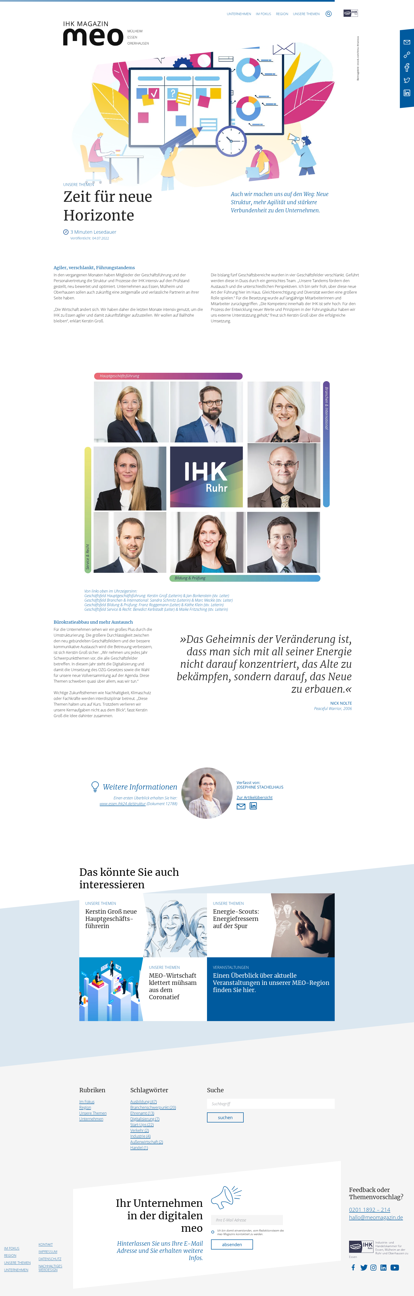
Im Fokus (263, 14)
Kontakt (46, 1244)
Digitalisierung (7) (144, 1119)
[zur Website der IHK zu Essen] (350, 14)
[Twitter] (407, 80)
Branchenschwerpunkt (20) (153, 1107)
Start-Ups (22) (142, 1124)
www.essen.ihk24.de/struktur (123, 803)
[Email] (407, 42)
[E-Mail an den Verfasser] (242, 807)
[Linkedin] (407, 93)
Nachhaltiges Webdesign (50, 1268)
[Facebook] (407, 67)
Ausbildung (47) (143, 1101)
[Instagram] (374, 1267)
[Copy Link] (407, 55)
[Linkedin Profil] (253, 807)
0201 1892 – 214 (369, 1209)
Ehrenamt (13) (142, 1113)
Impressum (48, 1251)
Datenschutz (50, 1258)
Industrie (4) (140, 1136)
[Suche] (328, 14)
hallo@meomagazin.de (376, 1217)
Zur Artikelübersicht (255, 797)
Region (282, 14)
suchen (225, 1117)
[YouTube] (393, 1267)
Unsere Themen (306, 14)
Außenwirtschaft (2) (146, 1142)
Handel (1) (139, 1147)
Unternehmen (239, 14)
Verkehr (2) (139, 1130)
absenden (232, 1244)
